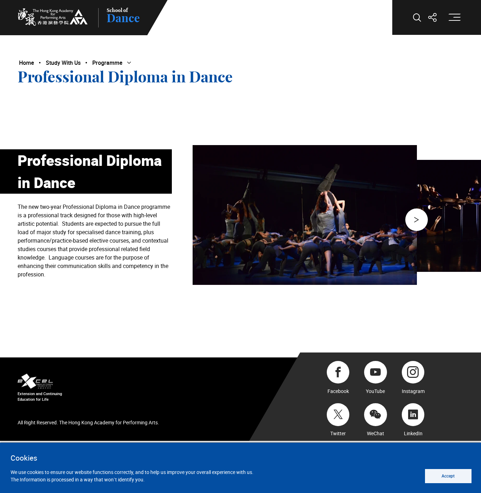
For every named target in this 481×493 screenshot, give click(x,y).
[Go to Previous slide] (416, 219)
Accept (448, 476)
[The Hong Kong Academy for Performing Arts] (53, 17)
